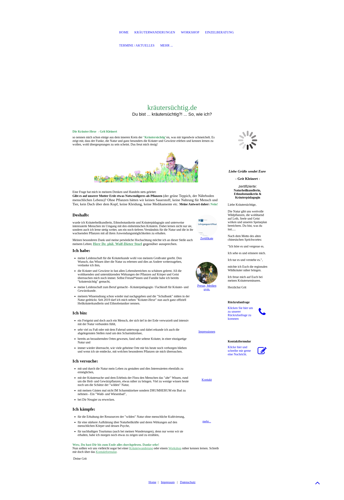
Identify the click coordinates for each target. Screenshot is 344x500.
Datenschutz (187, 482)
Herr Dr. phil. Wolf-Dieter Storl (117, 244)
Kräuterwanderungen (154, 32)
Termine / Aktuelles (136, 45)
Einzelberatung (219, 32)
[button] (317, 482)
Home (152, 482)
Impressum (168, 482)
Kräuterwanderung (141, 448)
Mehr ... (166, 45)
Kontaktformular (106, 451)
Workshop (174, 448)
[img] (93, 33)
